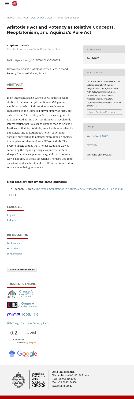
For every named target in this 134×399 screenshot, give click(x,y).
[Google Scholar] (22, 357)
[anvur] (21, 297)
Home (10, 17)
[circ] (22, 306)
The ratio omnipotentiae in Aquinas (57, 189)
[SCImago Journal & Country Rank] (28, 323)
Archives (23, 17)
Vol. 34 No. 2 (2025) (42, 17)
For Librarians (14, 253)
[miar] (22, 316)
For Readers (13, 243)
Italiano (11, 220)
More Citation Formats (102, 112)
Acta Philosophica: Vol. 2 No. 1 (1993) (101, 189)
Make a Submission (22, 269)
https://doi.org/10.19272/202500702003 (36, 60)
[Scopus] (23, 345)
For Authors (13, 248)
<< (8, 194)
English (11, 215)
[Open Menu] (6, 3)
